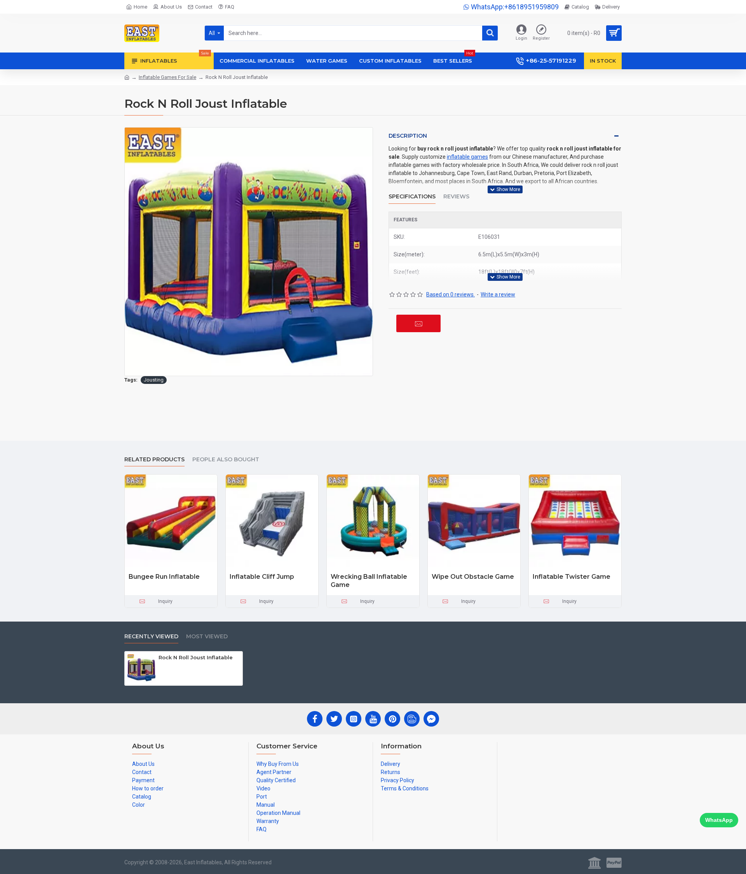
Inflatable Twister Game (571, 576)
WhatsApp (719, 820)
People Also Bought (225, 459)
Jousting (154, 380)
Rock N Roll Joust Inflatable (196, 657)
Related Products (154, 459)
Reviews (456, 196)
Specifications (412, 196)
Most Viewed (207, 636)
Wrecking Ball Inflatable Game (369, 581)
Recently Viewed (151, 636)
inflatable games (467, 157)
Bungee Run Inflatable (164, 576)
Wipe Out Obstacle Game (473, 576)
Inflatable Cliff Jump (262, 576)
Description (408, 135)
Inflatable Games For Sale (167, 77)
